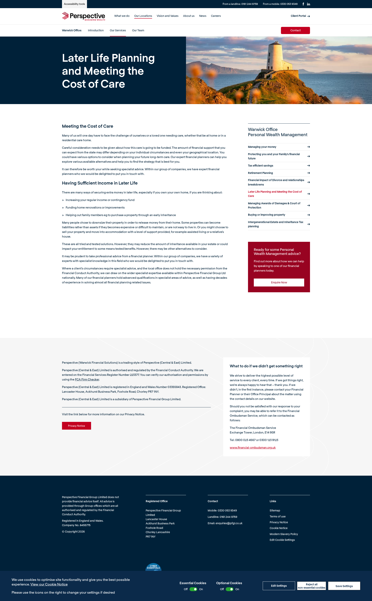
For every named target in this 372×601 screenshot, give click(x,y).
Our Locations (143, 15)
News (202, 15)
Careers (216, 15)
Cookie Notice (279, 528)
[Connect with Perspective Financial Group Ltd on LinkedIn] (308, 4)
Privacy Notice (279, 522)
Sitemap (275, 510)
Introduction (96, 30)
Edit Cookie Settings (282, 539)
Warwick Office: (72, 30)
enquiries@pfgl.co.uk (229, 523)
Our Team (138, 30)
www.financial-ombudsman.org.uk (253, 447)
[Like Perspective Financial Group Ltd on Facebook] (303, 4)
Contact (295, 30)
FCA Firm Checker (87, 379)
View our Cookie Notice (49, 584)
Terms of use (278, 516)
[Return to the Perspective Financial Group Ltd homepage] (83, 16)
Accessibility (74, 3)
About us (189, 15)
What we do (122, 15)
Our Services (118, 30)
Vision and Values (167, 15)
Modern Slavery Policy (284, 534)
